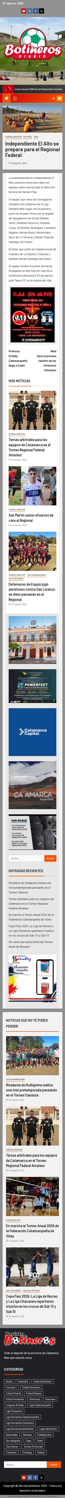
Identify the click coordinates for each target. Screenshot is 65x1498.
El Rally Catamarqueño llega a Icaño (18, 358)
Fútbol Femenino (15, 1399)
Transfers (11, 1452)
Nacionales (12, 1434)
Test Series (12, 1446)
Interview (50, 1399)
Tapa (36, 137)
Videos (41, 1452)
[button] (14, 98)
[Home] (6, 98)
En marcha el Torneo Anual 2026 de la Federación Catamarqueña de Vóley (32, 1230)
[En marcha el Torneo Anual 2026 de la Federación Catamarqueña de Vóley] (32, 1196)
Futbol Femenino (31, 1387)
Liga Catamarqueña (36, 575)
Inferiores (34, 1399)
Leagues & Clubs (15, 1405)
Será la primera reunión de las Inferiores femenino (46, 361)
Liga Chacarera (16, 579)
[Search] (53, 98)
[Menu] (14, 98)
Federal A (23, 1381)
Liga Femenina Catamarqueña (22, 1417)
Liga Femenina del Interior (20, 1429)
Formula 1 (11, 1387)
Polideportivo (13, 1220)
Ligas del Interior (31, 1291)
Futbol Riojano (34, 1393)
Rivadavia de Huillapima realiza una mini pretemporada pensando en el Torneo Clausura (30, 887)
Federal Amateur (13, 137)
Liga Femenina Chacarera (20, 1423)
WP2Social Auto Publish (18, 1496)
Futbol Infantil (13, 1393)
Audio (9, 1381)
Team (40, 1440)
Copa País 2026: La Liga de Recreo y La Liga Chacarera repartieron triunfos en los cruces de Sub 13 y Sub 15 (31, 931)
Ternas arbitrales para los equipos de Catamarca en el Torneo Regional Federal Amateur (31, 903)
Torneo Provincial (33, 1446)
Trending (27, 1452)
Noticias (27, 137)
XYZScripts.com (50, 1496)
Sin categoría (13, 1440)
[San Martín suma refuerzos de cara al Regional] (32, 485)
